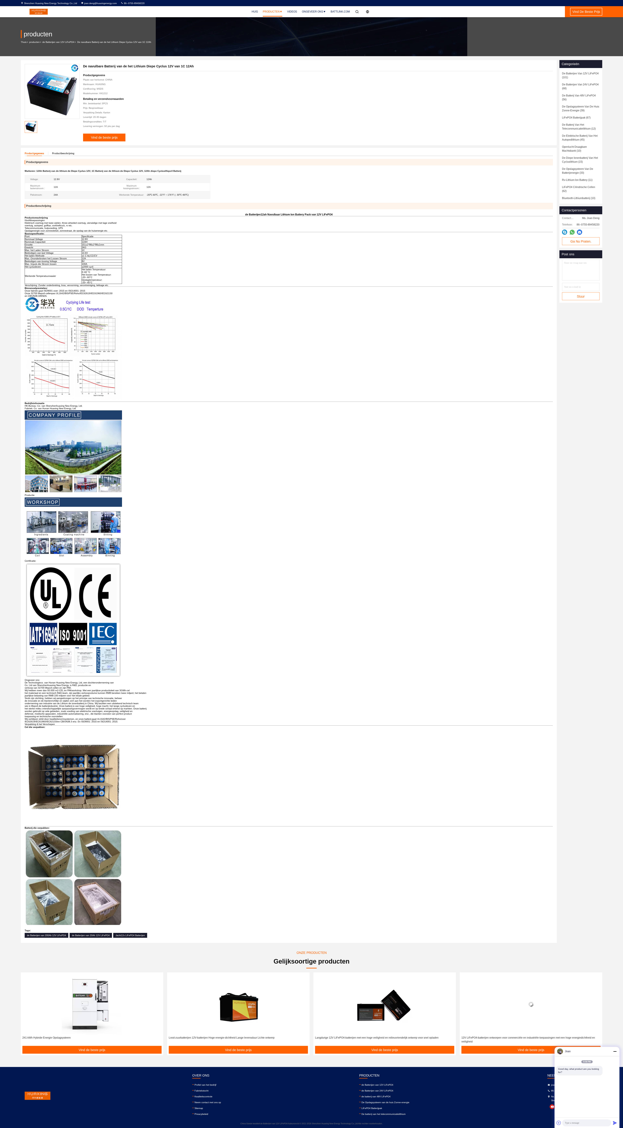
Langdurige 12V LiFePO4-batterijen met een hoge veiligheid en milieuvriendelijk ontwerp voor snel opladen (230, 1037)
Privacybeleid (201, 1114)
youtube (552, 1106)
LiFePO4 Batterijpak (371, 1108)
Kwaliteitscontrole (203, 1096)
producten (34, 42)
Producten (271, 11)
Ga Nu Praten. (580, 241)
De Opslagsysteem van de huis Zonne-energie (385, 1102)
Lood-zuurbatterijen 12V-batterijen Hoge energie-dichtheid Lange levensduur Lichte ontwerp (75, 1037)
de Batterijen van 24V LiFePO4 (377, 1090)
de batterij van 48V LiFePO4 (376, 1096)
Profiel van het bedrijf (205, 1085)
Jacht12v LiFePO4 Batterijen (130, 935)
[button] (26, 1010)
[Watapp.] (572, 232)
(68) (580, 86)
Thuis (23, 42)
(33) (577, 171)
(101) (580, 75)
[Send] (614, 1122)
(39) (580, 108)
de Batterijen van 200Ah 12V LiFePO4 (46, 935)
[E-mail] (579, 232)
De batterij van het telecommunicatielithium (383, 1114)
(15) (580, 159)
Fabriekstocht (201, 1090)
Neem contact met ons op (208, 1102)
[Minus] (615, 1051)
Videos (292, 11)
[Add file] (558, 1122)
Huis (255, 11)
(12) (579, 126)
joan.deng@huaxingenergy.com (100, 3)
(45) (580, 137)
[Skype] (564, 232)
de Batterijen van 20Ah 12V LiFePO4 (91, 935)
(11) (577, 180)
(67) (576, 117)
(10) (574, 148)
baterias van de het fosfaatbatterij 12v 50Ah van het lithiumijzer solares (501, 1037)
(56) (579, 97)
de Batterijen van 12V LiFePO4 (58, 42)
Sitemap (199, 1108)
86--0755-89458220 (134, 3)
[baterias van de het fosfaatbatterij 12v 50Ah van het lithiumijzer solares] (531, 1004)
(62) (578, 189)
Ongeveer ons (312, 11)
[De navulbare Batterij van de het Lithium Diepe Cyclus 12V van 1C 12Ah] (52, 91)
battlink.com (340, 11)
